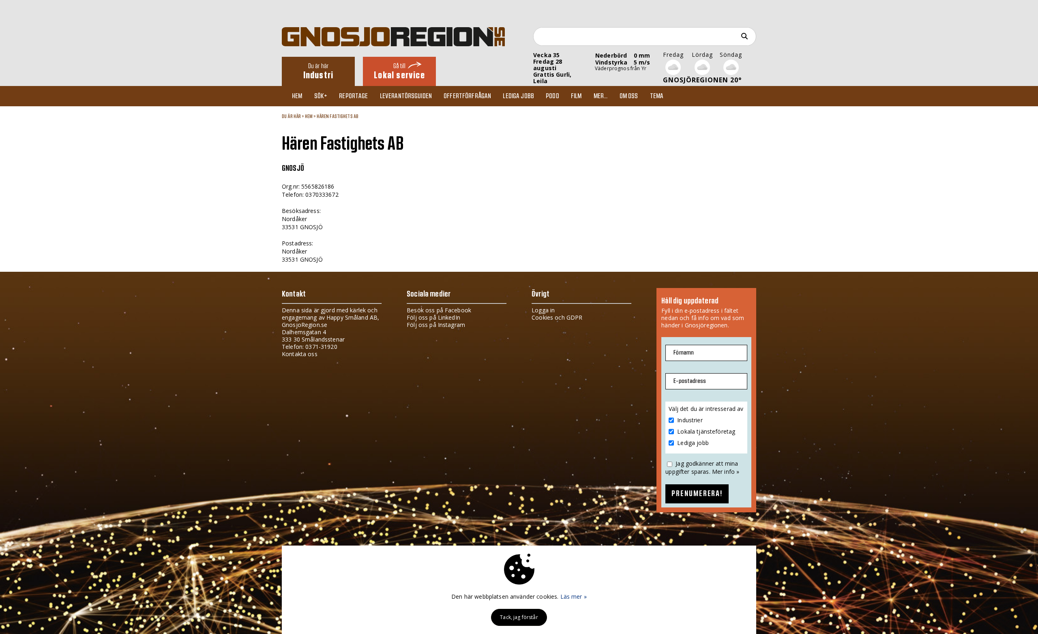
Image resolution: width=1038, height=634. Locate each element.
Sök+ (321, 96)
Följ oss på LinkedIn (433, 317)
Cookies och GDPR (557, 317)
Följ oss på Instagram (436, 325)
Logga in (543, 310)
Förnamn (683, 353)
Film (576, 96)
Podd (552, 96)
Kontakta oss (299, 354)
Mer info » (725, 471)
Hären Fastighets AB (338, 116)
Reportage (353, 96)
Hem (297, 96)
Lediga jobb (518, 96)
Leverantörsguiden (406, 96)
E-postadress (689, 381)
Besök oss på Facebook (439, 310)
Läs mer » (573, 596)
